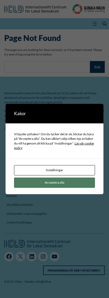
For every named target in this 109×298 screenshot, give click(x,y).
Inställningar (54, 170)
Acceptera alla (54, 182)
